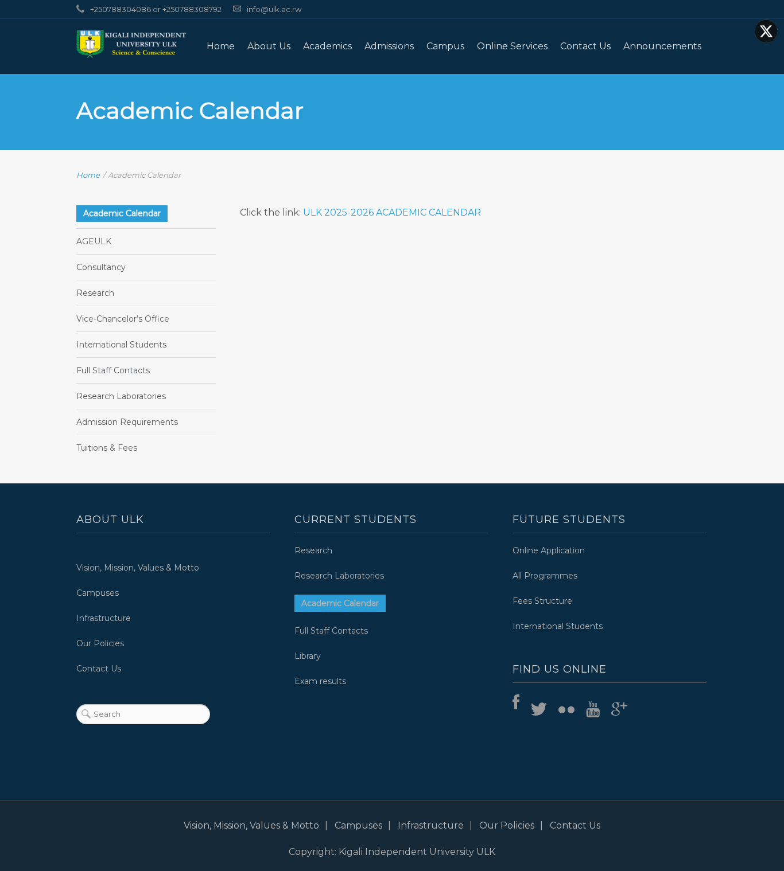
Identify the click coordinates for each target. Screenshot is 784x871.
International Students (121, 344)
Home (221, 46)
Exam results (320, 681)
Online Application (549, 550)
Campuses (97, 593)
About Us (268, 46)
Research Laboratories (121, 396)
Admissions (389, 46)
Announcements (662, 46)
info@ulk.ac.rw (274, 9)
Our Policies (100, 643)
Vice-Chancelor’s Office (122, 319)
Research (95, 293)
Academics (327, 46)
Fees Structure (542, 601)
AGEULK (93, 241)
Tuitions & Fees (106, 448)
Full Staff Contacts (113, 370)
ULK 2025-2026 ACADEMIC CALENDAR (391, 212)
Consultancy (101, 267)
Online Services (512, 46)
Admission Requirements (127, 422)
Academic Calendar (122, 213)
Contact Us (585, 46)
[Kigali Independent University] (131, 43)
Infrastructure (103, 618)
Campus (445, 46)
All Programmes (545, 576)
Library (307, 656)
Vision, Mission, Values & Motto (137, 568)
